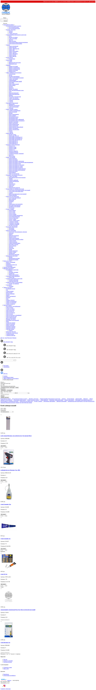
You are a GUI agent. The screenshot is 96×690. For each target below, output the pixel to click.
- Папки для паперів (68, 400)
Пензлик (11, 247)
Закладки (11, 233)
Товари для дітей (7, 287)
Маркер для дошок (13, 66)
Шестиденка (12, 156)
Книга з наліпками (10, 262)
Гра (7, 290)
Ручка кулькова (12, 214)
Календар (11, 154)
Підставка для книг (13, 244)
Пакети (11, 330)
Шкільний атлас (13, 63)
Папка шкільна (12, 245)
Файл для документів (14, 173)
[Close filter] (4, 382)
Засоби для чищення (14, 283)
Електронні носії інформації (13, 276)
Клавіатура (11, 273)
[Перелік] (2, 409)
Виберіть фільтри (5, 394)
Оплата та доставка (8, 660)
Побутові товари (7, 305)
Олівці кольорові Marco (14, 243)
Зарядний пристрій (13, 281)
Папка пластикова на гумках (16, 166)
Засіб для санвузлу (10, 312)
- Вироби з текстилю (33, 398)
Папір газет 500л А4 (14, 135)
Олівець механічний (14, 181)
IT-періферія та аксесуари (12, 269)
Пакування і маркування (12, 103)
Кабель (10, 271)
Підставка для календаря (15, 96)
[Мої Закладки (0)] (2, 370)
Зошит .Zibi (11, 50)
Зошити (8, 44)
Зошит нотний (12, 55)
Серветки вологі (10, 334)
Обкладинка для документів (15, 204)
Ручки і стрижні (10, 209)
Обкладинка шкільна (14, 238)
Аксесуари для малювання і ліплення (18, 231)
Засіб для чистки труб (11, 316)
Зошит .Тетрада (12, 52)
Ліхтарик (11, 286)
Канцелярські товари (8, 24)
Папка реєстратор (13, 171)
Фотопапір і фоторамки (11, 226)
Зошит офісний (12, 56)
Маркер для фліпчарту (14, 67)
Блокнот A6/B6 (12, 148)
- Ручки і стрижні (37, 401)
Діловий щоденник (13, 152)
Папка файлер (12, 172)
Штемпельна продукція (11, 255)
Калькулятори (9, 57)
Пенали (11, 31)
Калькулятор (12, 58)
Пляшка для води (10, 300)
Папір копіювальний (14, 124)
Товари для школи (10, 303)
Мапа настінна (12, 41)
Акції (6, 337)
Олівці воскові (12, 240)
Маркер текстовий (13, 70)
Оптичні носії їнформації (9, 267)
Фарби (10, 249)
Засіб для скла (9, 314)
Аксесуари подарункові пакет (16, 191)
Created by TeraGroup (6, 688)
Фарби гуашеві (12, 252)
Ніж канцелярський (13, 92)
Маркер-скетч (12, 71)
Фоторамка (11, 229)
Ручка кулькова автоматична (16, 215)
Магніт (8, 295)
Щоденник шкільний (14, 254)
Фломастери (12, 253)
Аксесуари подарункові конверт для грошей (19, 190)
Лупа (10, 91)
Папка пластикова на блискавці (16, 164)
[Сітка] (5, 409)
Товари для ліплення (11, 302)
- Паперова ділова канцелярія (55, 400)
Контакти (10, 337)
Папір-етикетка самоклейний (16, 127)
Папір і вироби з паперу (12, 109)
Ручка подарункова (13, 218)
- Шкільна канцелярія (60, 401)
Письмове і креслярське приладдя (14, 175)
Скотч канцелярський (14, 99)
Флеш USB (11, 277)
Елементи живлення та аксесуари (14, 278)
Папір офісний (9, 133)
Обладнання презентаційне (15, 43)
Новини (14, 337)
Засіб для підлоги (10, 310)
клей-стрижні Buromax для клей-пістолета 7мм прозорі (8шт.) (16, 435)
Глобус (10, 61)
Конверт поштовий (13, 122)
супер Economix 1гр (5, 538)
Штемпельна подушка (14, 258)
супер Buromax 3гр (5, 642)
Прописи (8, 263)
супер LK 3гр (4, 574)
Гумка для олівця (13, 176)
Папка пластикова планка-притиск (17, 168)
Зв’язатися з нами (7, 667)
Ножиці (11, 95)
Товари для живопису (11, 301)
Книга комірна (12, 115)
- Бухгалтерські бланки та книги (19, 398)
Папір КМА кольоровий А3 (15, 137)
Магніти (11, 39)
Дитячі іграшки (10, 291)
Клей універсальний (14, 84)
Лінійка (11, 178)
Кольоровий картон (13, 116)
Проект (11, 130)
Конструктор (9, 292)
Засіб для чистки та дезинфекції (13, 315)
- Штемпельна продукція (73, 401)
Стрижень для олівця (14, 223)
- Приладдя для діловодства (26, 401)
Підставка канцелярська (15, 205)
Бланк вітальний (13, 111)
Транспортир (12, 183)
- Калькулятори (70, 398)
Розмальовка (9, 266)
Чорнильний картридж (14, 187)
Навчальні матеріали (14, 235)
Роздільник (11, 207)
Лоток (10, 202)
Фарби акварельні (13, 250)
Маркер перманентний (14, 68)
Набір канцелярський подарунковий (17, 194)
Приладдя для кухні (11, 331)
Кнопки (11, 86)
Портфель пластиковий (14, 206)
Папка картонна (13, 158)
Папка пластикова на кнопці (16, 167)
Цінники (11, 108)
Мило (7, 321)
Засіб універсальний (11, 317)
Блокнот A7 (12, 149)
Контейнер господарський (12, 320)
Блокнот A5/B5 (12, 147)
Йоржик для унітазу (11, 319)
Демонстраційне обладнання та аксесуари (16, 34)
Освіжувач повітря (10, 322)
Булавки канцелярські (14, 76)
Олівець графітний (13, 180)
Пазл (7, 298)
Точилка (11, 182)
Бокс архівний (12, 199)
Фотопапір (11, 228)
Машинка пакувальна (14, 105)
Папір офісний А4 (13, 142)
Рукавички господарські (12, 332)
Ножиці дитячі (12, 236)
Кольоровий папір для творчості (16, 120)
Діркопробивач (12, 80)
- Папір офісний (43, 400)
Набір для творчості (11, 296)
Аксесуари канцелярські (15, 197)
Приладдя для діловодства (12, 196)
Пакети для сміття (10, 324)
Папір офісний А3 (13, 140)
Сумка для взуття (13, 33)
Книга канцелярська (14, 114)
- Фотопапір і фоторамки (48, 401)
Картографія (9, 60)
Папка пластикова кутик (15, 163)
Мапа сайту (6, 668)
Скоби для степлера (13, 98)
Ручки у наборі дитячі (14, 220)
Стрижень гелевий (13, 221)
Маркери (8, 65)
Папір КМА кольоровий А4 (15, 138)
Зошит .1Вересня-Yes (14, 48)
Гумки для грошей (13, 79)
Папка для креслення (14, 129)
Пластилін (11, 248)
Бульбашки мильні (10, 288)
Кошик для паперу (13, 89)
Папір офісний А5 (13, 143)
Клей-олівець (12, 85)
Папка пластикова (13, 159)
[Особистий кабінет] (2, 363)
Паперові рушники (10, 326)
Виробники (6, 674)
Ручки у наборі (12, 219)
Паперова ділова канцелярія (13, 144)
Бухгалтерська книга (14, 27)
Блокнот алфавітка (13, 151)
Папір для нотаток (13, 123)
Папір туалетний (10, 325)
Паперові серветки (10, 327)
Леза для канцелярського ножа (16, 90)
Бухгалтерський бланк (14, 28)
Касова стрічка (12, 134)
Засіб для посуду (10, 311)
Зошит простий (12, 47)
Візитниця (11, 200)
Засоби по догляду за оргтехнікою (14, 282)
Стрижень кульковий (14, 224)
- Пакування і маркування (19, 400)
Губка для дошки (13, 38)
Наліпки (8, 297)
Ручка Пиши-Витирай (14, 216)
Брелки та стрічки (13, 37)
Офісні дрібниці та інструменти (13, 72)
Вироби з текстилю (10, 29)
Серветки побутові (10, 335)
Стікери (11, 132)
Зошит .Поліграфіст (13, 51)
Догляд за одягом (10, 308)
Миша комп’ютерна (13, 274)
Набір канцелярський (14, 94)
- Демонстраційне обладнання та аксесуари (49, 398)
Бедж (10, 36)
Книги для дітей (7, 260)
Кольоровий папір (13, 118)
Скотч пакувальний (13, 106)
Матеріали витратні (8, 268)
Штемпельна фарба (13, 259)
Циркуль (11, 186)
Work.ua (9, 680)
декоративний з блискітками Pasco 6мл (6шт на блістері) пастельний (18, 609)
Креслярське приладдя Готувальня (17, 177)
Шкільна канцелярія (11, 230)
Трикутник (11, 185)
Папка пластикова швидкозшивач (17, 170)
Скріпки (11, 100)
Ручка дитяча (12, 212)
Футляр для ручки (13, 225)
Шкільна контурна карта (15, 62)
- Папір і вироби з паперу (32, 400)
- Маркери (85, 398)
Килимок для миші (13, 272)
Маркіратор (12, 104)
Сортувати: (3, 410)
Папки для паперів (10, 157)
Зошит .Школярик (13, 53)
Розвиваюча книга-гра (11, 264)
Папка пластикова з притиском (16, 161)
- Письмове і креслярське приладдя (83, 400)
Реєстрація (5, 365)
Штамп (10, 257)
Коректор (11, 87)
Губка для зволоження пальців (16, 77)
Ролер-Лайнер (12, 210)
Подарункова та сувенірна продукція (15, 188)
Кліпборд (11, 201)
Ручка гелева (12, 211)
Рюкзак (11, 32)
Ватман (11, 113)
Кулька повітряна (10, 293)
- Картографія (78, 398)
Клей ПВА (11, 82)
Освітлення (9, 284)
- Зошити (63, 398)
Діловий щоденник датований (16, 153)
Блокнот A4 (12, 146)
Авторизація (6, 366)
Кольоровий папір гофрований (16, 119)
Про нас (2, 337)
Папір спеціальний (13, 125)
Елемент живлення (13, 279)
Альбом (11, 192)
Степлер (11, 101)
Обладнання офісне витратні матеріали (18, 42)
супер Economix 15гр (6, 504)
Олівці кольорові (13, 242)
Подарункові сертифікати (9, 675)
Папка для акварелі (13, 128)
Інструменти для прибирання (13, 306)
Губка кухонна (9, 307)
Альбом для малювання (14, 110)
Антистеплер (12, 74)
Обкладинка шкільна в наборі (16, 239)
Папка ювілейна (13, 195)
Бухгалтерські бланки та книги (13, 26)
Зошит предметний (13, 46)
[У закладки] (1, 483)
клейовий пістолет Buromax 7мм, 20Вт (10, 470)
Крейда (11, 234)
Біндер (10, 75)
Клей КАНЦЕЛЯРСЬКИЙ (15, 81)
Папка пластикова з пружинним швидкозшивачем (21, 162)
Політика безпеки (7, 662)
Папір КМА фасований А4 (15, 139)
